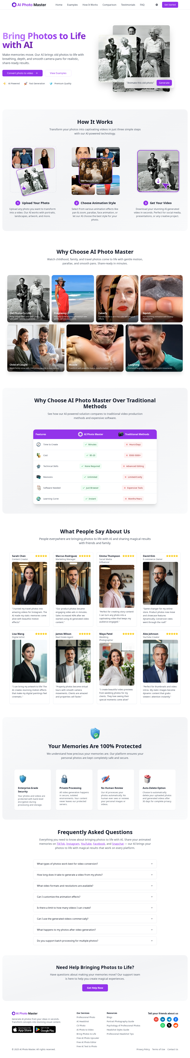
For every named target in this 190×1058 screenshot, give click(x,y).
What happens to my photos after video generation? (66, 929)
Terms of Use (158, 1049)
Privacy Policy (143, 1049)
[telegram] (169, 1019)
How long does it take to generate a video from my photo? (70, 874)
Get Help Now (95, 987)
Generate (164, 82)
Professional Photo (86, 1017)
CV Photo (81, 1025)
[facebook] (175, 1019)
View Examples (58, 73)
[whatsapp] (162, 1025)
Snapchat (118, 843)
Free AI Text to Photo (87, 1046)
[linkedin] (162, 1019)
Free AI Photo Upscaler (88, 1038)
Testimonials (128, 4)
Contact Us (172, 1049)
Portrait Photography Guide (120, 1021)
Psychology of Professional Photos (123, 1025)
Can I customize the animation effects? (58, 896)
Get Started (170, 4)
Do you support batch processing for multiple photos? (67, 940)
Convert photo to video (20, 73)
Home (59, 4)
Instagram (72, 843)
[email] (156, 1019)
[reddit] (175, 1025)
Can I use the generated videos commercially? (62, 918)
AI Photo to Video (85, 1029)
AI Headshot (83, 1021)
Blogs (109, 1017)
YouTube (86, 843)
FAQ (142, 4)
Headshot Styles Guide (118, 1029)
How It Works (90, 4)
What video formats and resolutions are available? (65, 885)
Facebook (99, 843)
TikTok (61, 843)
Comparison (109, 4)
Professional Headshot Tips (120, 1033)
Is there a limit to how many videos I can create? (64, 907)
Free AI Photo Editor (86, 1042)
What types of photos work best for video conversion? (67, 863)
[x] (169, 1025)
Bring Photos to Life (86, 1033)
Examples (72, 4)
